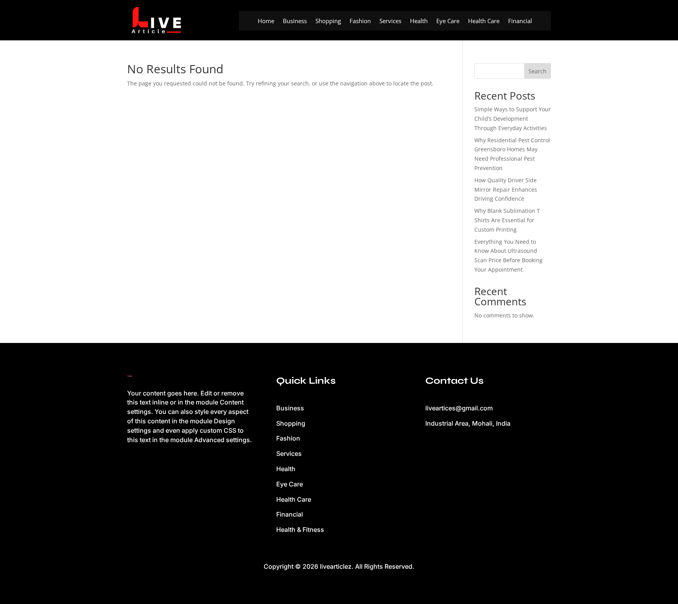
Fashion (360, 21)
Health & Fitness (300, 529)
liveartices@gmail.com (459, 408)
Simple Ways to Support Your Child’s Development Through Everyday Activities (512, 118)
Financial (520, 21)
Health (419, 21)
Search (538, 71)
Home (266, 21)
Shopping (328, 21)
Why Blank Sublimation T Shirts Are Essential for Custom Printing (507, 220)
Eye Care (447, 21)
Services (390, 21)
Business (295, 21)
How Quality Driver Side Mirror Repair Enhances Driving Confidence (505, 189)
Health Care (483, 21)
